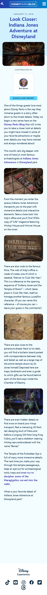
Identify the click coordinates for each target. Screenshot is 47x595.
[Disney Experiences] (23, 572)
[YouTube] (15, 582)
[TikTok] (7, 582)
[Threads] (23, 587)
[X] (39, 582)
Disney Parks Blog (14, 124)
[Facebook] (31, 582)
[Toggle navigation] (44, 4)
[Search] (2, 4)
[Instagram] (23, 582)
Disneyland (25, 162)
